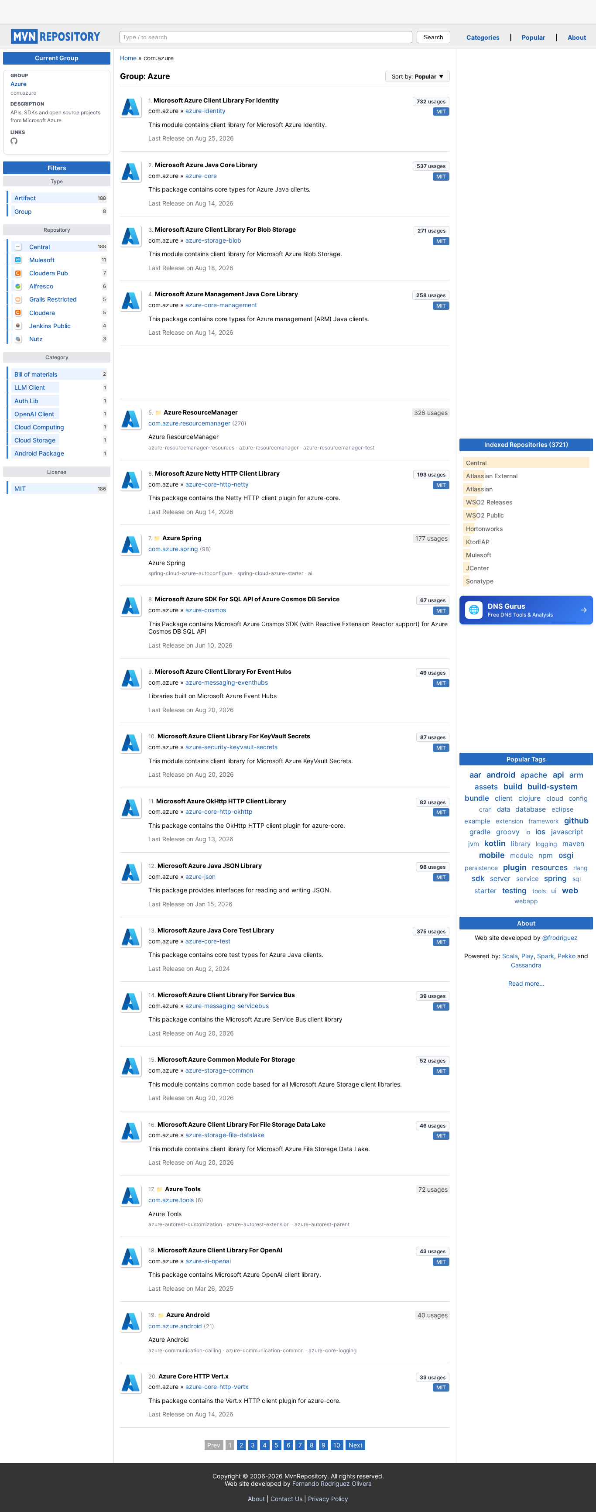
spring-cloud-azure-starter (270, 573)
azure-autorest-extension (258, 1224)
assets (487, 786)
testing (515, 890)
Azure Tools (183, 1189)
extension (510, 821)
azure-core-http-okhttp (219, 811)
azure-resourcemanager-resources (191, 447)
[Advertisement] (298, 11)
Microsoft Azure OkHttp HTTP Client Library (221, 801)
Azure (18, 83)
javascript (567, 831)
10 (336, 1445)
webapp (526, 901)
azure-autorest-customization (185, 1224)
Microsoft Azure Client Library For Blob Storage (225, 229)
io (528, 832)
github (576, 820)
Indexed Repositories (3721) (526, 444)
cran (486, 809)
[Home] (57, 41)
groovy (509, 831)
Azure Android (188, 1314)
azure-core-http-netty (217, 484)
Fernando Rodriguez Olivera (332, 1483)
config (578, 798)
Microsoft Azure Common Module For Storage (226, 1059)
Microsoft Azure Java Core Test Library (216, 930)
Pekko (566, 956)
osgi (565, 855)
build (514, 786)
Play (527, 956)
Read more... (526, 983)
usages (431, 101)
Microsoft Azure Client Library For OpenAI (220, 1250)
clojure (530, 798)
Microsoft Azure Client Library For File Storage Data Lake (241, 1124)
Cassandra (526, 965)
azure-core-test (207, 941)
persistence (482, 867)
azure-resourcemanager (268, 447)
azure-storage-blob (213, 240)
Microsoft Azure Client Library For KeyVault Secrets (234, 736)
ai (310, 573)
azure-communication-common (265, 1350)
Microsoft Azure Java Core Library (206, 164)
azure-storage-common (219, 1070)
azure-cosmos (205, 610)
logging (547, 843)
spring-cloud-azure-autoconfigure (190, 573)
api (559, 774)
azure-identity (205, 110)
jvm (474, 844)
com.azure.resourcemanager (189, 423)
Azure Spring (182, 538)
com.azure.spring (173, 548)
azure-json (200, 876)
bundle (478, 798)
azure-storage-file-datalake (224, 1134)
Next (356, 1445)
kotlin (495, 843)
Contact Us (286, 1498)
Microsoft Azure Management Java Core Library (226, 294)
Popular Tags (526, 759)
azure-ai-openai (208, 1261)
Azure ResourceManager (201, 412)
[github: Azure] (13, 140)
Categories (483, 37)
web (570, 890)
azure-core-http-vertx (217, 1386)
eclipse (562, 809)
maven (573, 843)
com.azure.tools (171, 1199)
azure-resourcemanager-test (338, 447)
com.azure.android (175, 1326)
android (501, 774)
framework (544, 821)
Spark (545, 956)
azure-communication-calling (184, 1350)
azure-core (201, 175)
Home (128, 58)
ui (554, 891)
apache (535, 775)
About (577, 37)
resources (551, 867)
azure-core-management (221, 305)
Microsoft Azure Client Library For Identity (216, 100)
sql (576, 878)
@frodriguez (560, 937)
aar (476, 774)
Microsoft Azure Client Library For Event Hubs (223, 671)
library (521, 844)
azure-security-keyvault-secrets (231, 747)
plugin (515, 867)
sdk (479, 878)
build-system (552, 786)
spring (556, 878)
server (501, 878)
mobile (493, 855)
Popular (533, 37)
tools (540, 891)
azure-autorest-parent (322, 1224)
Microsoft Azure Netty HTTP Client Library (217, 473)
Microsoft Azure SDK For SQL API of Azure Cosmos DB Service (247, 599)
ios (541, 831)
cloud (555, 798)
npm (546, 855)
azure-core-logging (332, 1350)
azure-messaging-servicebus (227, 1005)
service (528, 878)
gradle (481, 831)
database (531, 809)
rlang (580, 867)
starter (486, 890)
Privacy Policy (328, 1498)
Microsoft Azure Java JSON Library (210, 865)
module (522, 855)
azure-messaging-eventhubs (226, 682)
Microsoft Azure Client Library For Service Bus (226, 994)
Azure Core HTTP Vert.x (193, 1376)
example (478, 821)
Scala (510, 956)
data (504, 809)
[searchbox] (266, 37)
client (505, 798)
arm (576, 775)
